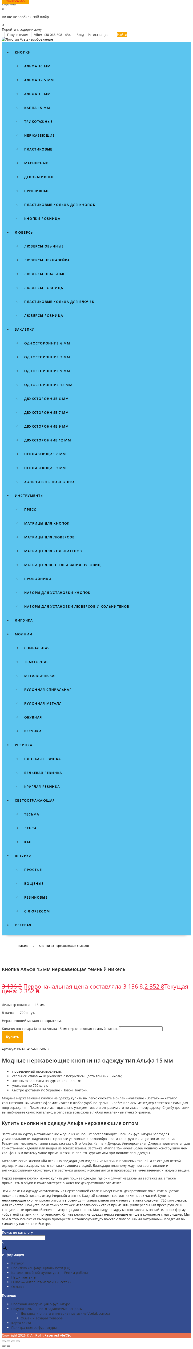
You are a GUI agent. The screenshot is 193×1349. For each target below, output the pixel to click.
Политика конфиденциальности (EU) (40, 1268)
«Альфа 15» (11, 1153)
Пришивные (36, 191)
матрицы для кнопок (74, 1209)
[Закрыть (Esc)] (18, 1341)
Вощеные (34, 883)
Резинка (23, 745)
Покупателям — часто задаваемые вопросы (47, 1308)
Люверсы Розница (43, 315)
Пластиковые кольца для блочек (59, 301)
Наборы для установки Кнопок (57, 592)
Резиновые (36, 897)
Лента (30, 828)
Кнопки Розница (42, 218)
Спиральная (37, 648)
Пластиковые (38, 149)
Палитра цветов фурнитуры (34, 1327)
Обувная (33, 717)
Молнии (23, 634)
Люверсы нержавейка (47, 260)
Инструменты (29, 495)
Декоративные (39, 177)
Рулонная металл (43, 703)
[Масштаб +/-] (4, 1341)
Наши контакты (23, 1277)
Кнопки (23, 52)
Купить (12, 1037)
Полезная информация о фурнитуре (40, 1304)
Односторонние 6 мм (47, 343)
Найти (122, 34)
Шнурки (23, 856)
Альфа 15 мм (37, 94)
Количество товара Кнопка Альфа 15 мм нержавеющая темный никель (60, 1028)
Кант (29, 842)
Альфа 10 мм (37, 66)
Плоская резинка (42, 759)
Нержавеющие (39, 135)
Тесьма (31, 814)
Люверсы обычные (44, 246)
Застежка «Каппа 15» (105, 1148)
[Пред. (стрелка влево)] (4, 1346)
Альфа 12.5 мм (39, 80)
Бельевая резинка (43, 772)
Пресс (30, 509)
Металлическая (40, 675)
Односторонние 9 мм (47, 371)
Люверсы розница (43, 288)
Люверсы (24, 232)
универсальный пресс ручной (154, 1205)
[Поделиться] (13, 1341)
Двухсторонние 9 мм (46, 426)
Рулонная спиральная (48, 689)
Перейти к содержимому (22, 29)
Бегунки (32, 731)
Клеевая (23, 925)
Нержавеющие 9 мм (45, 468)
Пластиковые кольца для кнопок (59, 204)
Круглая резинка (42, 786)
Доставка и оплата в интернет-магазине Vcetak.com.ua (65, 1313)
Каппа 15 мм (37, 107)
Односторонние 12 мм (48, 385)
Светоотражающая (35, 800)
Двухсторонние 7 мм (46, 412)
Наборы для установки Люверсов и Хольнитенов (76, 606)
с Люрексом (37, 911)
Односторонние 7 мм (47, 357)
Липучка (24, 620)
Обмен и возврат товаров (42, 1318)
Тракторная (36, 662)
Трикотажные (38, 121)
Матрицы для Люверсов (49, 537)
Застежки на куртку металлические (30, 1134)
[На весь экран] (8, 1341)
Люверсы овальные (44, 274)
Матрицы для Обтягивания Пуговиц (62, 565)
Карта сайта (21, 1323)
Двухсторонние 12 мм (47, 440)
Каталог (17, 1263)
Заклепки (25, 329)
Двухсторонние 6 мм (46, 398)
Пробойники (37, 578)
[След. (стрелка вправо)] (8, 1346)
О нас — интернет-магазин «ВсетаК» (41, 1282)
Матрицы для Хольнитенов (53, 551)
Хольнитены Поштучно (49, 481)
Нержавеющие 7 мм (45, 454)
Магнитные (36, 163)
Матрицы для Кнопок (47, 523)
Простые (33, 869)
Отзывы (17, 1286)
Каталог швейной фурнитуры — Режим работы (49, 1272)
